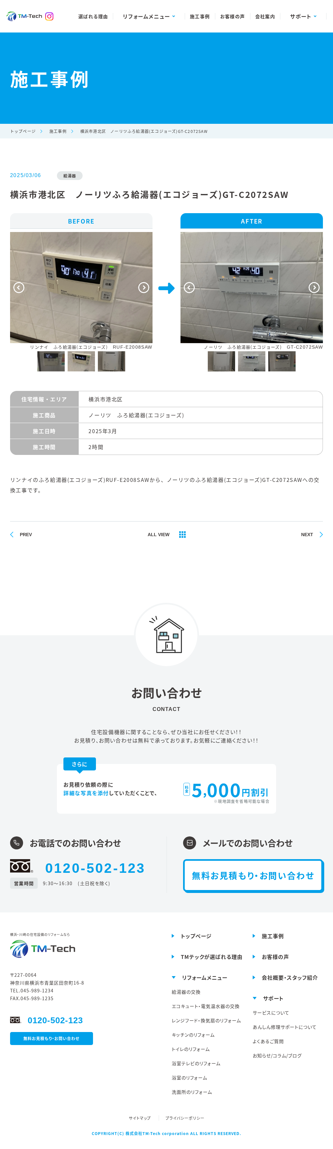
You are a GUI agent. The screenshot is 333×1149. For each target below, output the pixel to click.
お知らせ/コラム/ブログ (277, 1055)
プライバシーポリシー (185, 1118)
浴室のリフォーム (189, 1077)
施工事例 (200, 16)
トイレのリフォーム (191, 1049)
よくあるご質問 (268, 1041)
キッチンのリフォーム (193, 1034)
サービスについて (271, 1012)
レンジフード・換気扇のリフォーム (206, 1020)
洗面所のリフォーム (192, 1092)
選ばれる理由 (93, 16)
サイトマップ (140, 1118)
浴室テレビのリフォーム (196, 1063)
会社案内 (265, 16)
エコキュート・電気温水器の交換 (206, 1006)
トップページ (23, 131)
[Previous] (18, 287)
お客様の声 (232, 16)
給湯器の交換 (186, 991)
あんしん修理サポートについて (285, 1027)
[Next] (143, 287)
